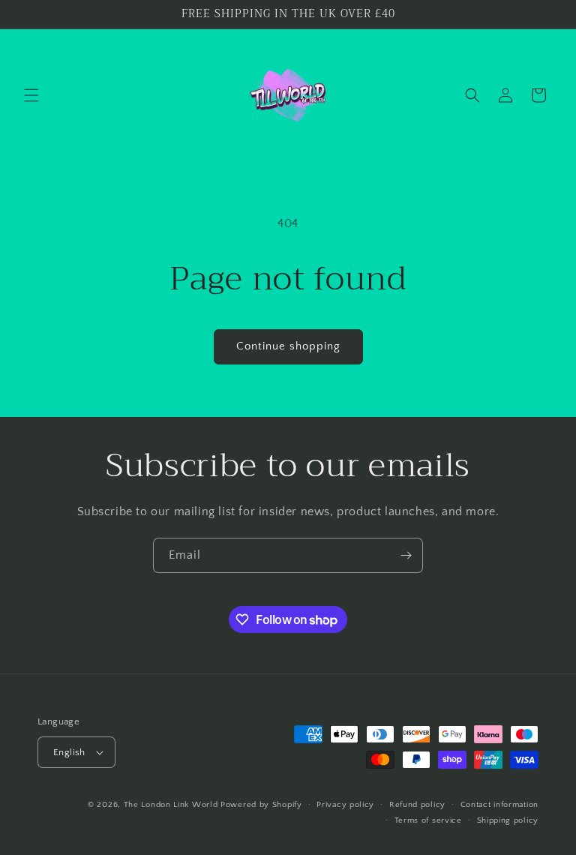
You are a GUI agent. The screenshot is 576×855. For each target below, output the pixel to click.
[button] (31, 95)
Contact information (499, 804)
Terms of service (428, 820)
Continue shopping (288, 346)
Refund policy (417, 804)
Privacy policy (345, 804)
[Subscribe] (405, 555)
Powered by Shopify (261, 804)
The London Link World (171, 804)
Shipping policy (508, 820)
